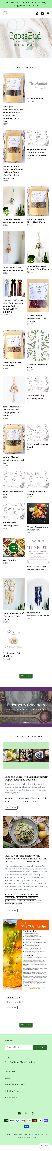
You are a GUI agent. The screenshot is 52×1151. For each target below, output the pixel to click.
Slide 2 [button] (25, 722)
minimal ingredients (26, 897)
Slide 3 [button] (27, 722)
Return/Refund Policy (15, 1084)
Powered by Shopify (29, 1137)
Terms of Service (12, 1097)
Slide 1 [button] (23, 722)
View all (26, 676)
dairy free (9, 798)
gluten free (33, 894)
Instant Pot (10, 897)
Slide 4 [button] (29, 722)
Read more (11, 808)
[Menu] (47, 13)
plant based (10, 801)
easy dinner (21, 894)
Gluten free (36, 798)
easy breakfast (22, 798)
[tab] (23, 722)
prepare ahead (24, 801)
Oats (45, 798)
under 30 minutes (26, 900)
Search (8, 1078)
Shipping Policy (12, 1091)
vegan (35, 801)
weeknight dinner (13, 903)
